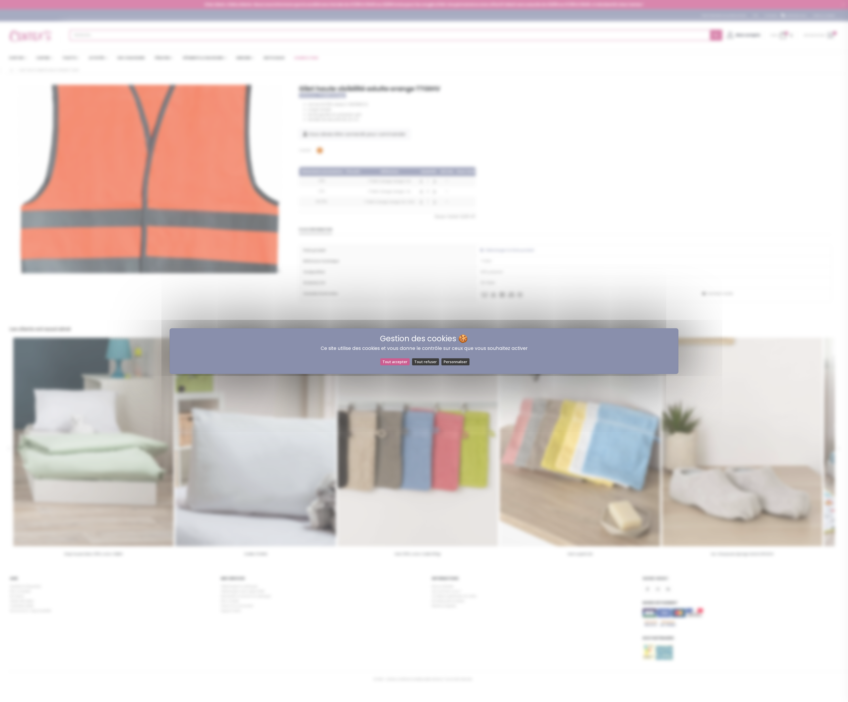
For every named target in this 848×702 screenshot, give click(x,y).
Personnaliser (455, 361)
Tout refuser (425, 361)
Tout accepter (394, 361)
